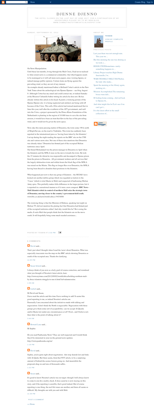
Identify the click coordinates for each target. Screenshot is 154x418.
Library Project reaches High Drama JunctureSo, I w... (108, 74)
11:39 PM (31, 394)
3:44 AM (30, 318)
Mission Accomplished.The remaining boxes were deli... (109, 93)
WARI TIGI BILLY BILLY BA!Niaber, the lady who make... (109, 80)
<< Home (31, 404)
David (32, 246)
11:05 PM (31, 260)
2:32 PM (52, 232)
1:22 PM (30, 367)
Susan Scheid (35, 265)
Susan (32, 373)
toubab (33, 288)
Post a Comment (36, 399)
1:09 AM (30, 283)
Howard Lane (35, 324)
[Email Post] (59, 232)
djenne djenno (77, 13)
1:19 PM (30, 344)
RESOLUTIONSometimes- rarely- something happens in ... (107, 67)
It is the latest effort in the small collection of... (106, 112)
